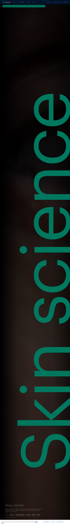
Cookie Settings (46, 521)
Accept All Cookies (60, 521)
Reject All (53, 521)
